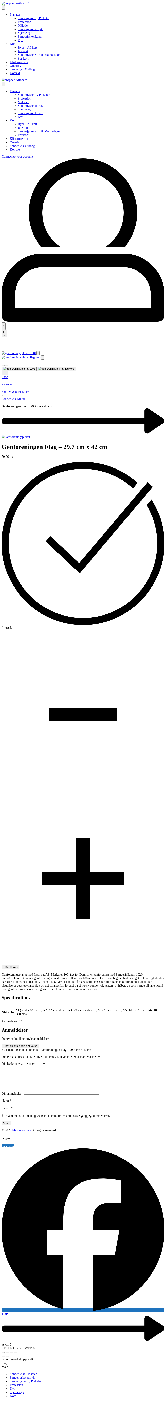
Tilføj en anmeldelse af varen (20, 1045)
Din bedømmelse (14, 1063)
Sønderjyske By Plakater (25, 1381)
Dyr (12, 1388)
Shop (5, 377)
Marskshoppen (21, 1130)
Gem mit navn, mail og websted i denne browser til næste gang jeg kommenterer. (58, 1116)
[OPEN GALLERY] (19, 353)
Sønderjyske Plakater (15, 391)
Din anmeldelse (13, 1093)
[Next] (6, 373)
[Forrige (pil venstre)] (3, 1356)
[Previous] (3, 373)
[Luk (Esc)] (15, 1352)
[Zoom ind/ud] (3, 1352)
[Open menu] (3, 7)
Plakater (7, 384)
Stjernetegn (17, 1392)
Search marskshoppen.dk (18, 1359)
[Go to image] (3, 365)
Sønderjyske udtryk (22, 1377)
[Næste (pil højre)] (7, 1356)
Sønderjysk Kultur (13, 399)
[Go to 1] (19, 369)
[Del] (11, 1352)
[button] (38, 353)
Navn (6, 1100)
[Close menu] (3, 84)
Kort (13, 1396)
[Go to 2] (56, 369)
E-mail (7, 1108)
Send (6, 1123)
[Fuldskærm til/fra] (7, 1352)
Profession (16, 1385)
